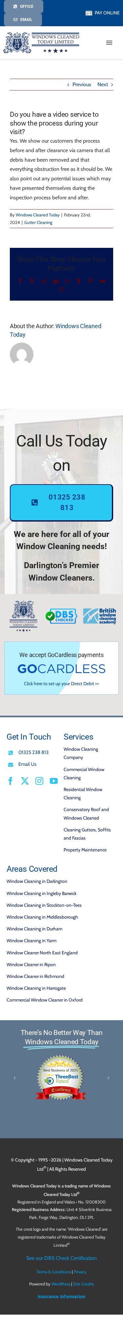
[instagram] (39, 781)
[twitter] (25, 781)
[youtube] (54, 781)
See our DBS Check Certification (61, 1258)
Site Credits (83, 1284)
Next (102, 84)
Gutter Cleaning (38, 222)
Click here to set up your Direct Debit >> (61, 683)
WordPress (60, 1284)
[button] (15, 1078)
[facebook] (10, 781)
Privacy (80, 1272)
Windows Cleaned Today (38, 214)
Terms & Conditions (53, 1272)
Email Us (27, 764)
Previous (81, 84)
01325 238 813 (33, 752)
